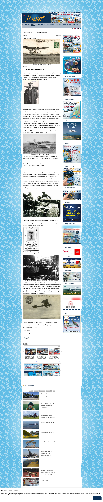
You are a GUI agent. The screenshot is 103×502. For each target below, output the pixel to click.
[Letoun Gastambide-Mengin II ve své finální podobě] (41, 63)
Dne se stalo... (74, 281)
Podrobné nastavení (87, 498)
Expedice (38, 24)
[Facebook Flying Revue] (76, 29)
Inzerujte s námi (58, 26)
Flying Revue (27, 24)
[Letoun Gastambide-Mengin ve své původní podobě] (39, 153)
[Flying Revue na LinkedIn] (80, 29)
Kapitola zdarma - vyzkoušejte (69, 96)
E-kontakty (79, 13)
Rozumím (97, 498)
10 (51, 390)
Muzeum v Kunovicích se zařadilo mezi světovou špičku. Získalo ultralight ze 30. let (48, 472)
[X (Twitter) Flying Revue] (78, 29)
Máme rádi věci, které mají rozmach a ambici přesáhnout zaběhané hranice (29, 358)
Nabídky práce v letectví (49, 26)
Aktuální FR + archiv (66, 24)
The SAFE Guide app (38, 26)
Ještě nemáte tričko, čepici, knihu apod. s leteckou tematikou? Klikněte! (43, 361)
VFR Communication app (27, 26)
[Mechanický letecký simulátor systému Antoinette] (42, 216)
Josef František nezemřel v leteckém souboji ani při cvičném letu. (47, 405)
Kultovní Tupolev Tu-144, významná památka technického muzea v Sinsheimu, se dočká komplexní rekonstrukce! (48, 455)
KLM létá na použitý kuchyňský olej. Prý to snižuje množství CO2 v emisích (54, 358)
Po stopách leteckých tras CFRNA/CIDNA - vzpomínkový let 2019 (41, 357)
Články (33, 24)
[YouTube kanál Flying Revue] (74, 29)
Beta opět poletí (44, 480)
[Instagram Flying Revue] (77, 29)
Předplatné (61, 13)
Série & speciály (50, 24)
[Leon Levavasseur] (31, 104)
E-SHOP (64, 26)
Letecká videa (58, 24)
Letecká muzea (75, 24)
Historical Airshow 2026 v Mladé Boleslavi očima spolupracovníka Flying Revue (48, 415)
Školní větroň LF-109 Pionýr (47, 432)
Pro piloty (43, 24)
